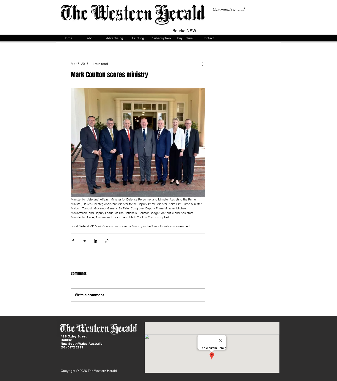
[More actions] (202, 63)
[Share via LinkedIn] (95, 241)
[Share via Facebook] (73, 241)
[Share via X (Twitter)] (84, 241)
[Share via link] (107, 241)
